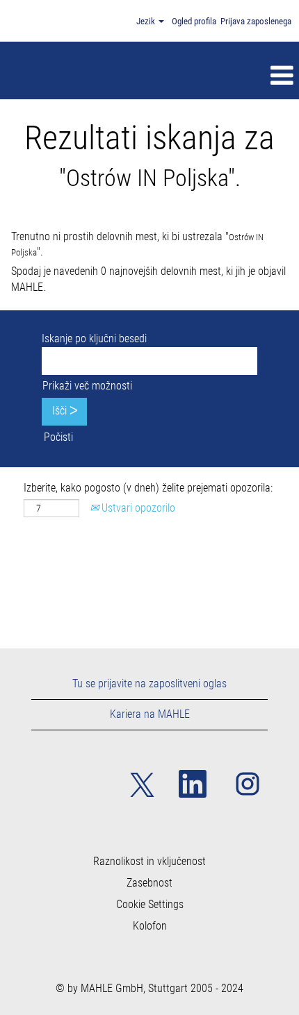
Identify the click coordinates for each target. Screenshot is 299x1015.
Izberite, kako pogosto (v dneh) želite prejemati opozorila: (148, 487)
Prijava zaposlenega (255, 21)
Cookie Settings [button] (150, 904)
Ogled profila (194, 21)
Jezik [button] (146, 21)
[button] (179, 76)
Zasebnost (149, 883)
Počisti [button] (58, 437)
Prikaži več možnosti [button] (87, 385)
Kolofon (150, 926)
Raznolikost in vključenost (149, 861)
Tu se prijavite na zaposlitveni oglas (149, 683)
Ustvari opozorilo (137, 507)
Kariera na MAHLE (150, 714)
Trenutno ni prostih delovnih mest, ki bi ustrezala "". (137, 244)
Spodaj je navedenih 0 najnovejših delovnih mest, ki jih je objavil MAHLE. (148, 279)
